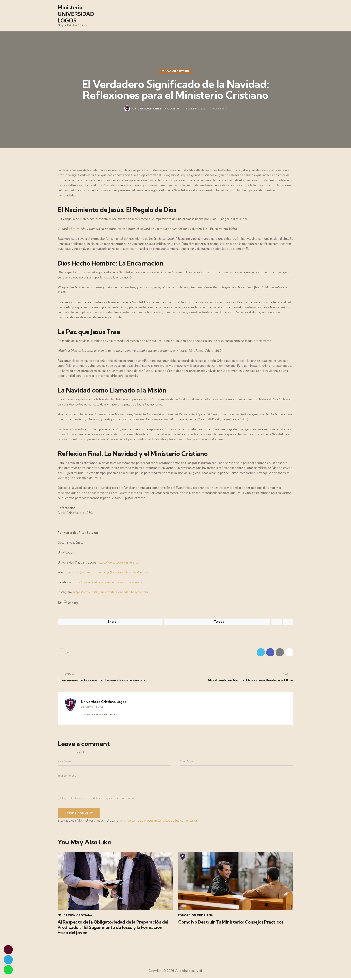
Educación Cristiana (175, 71)
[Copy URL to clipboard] (289, 652)
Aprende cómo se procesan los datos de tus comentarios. (158, 820)
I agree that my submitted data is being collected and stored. (98, 798)
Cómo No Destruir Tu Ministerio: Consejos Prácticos (231, 922)
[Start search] (291, 16)
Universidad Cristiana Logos (103, 702)
